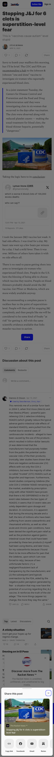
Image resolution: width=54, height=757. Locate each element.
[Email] (32, 743)
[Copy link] (9, 743)
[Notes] (43, 743)
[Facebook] (20, 743)
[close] (48, 693)
